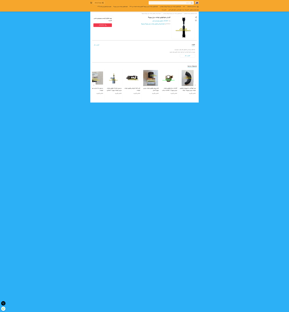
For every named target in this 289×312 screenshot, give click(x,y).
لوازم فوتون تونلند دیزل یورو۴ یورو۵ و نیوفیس (172, 13)
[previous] (195, 85)
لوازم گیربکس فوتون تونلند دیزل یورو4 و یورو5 (151, 13)
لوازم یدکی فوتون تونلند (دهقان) (190, 13)
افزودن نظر (96, 45)
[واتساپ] (3, 309)
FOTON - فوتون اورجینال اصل (160, 20)
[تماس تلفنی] (3, 303)
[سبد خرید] (91, 3)
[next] (94, 85)
